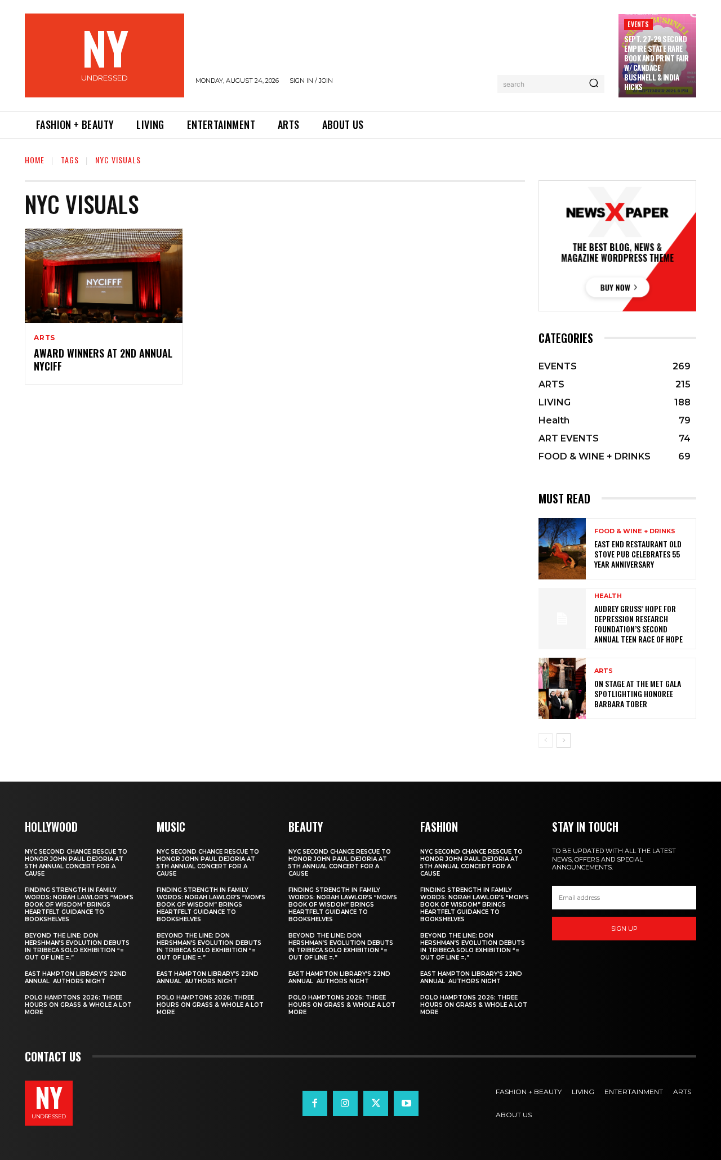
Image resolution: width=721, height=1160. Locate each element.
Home (34, 160)
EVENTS (638, 24)
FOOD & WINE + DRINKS (634, 531)
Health (608, 596)
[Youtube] (406, 1103)
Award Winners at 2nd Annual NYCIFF (103, 359)
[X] (375, 1103)
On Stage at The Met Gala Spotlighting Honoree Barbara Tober (637, 693)
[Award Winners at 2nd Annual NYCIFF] (104, 276)
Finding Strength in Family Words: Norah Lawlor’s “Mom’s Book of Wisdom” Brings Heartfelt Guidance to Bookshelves (79, 904)
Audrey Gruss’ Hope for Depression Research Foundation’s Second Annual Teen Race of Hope (638, 624)
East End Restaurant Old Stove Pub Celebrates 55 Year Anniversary (638, 554)
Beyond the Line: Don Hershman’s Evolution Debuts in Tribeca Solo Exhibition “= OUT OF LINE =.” (77, 946)
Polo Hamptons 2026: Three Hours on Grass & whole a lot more (78, 1005)
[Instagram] (345, 1103)
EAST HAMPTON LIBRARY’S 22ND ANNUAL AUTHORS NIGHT (76, 977)
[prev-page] (545, 740)
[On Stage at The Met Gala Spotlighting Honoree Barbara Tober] (562, 688)
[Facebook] (314, 1103)
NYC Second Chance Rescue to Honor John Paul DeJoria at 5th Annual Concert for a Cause (76, 862)
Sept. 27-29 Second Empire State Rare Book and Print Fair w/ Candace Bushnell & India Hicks (656, 62)
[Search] (593, 84)
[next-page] (564, 740)
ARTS (44, 337)
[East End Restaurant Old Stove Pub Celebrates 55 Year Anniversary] (562, 548)
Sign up (624, 929)
